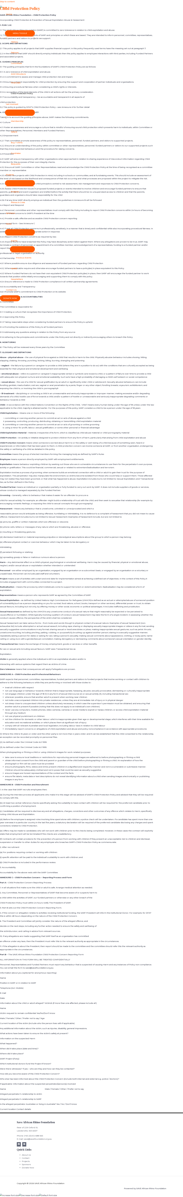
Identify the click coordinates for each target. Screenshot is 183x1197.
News (8, 224)
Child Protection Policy (22, 93)
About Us (10, 25)
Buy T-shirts (17, 142)
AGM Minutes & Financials (18, 78)
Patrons (15, 52)
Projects (10, 175)
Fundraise (16, 153)
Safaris (14, 132)
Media (14, 268)
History (14, 42)
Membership (17, 121)
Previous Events (23, 258)
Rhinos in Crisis (18, 202)
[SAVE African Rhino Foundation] (3, 7)
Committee (16, 63)
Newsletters (17, 279)
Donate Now (28, 1167)
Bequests (15, 164)
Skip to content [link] (7, 1)
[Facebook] (19, 1144)
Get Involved (12, 104)
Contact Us (11, 290)
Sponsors (10, 213)
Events (14, 241)
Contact (25, 1158)
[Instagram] (24, 1144)
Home (9, 14)
